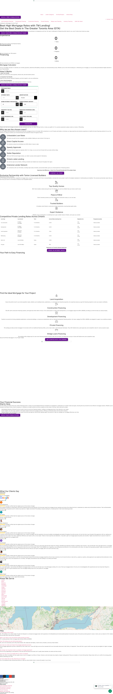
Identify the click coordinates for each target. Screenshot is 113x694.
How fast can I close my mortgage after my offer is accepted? (14, 653)
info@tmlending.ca (4, 679)
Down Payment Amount (26, 101)
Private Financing (45, 21)
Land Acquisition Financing (7, 21)
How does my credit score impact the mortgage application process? (15, 645)
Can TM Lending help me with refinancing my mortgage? (12, 658)
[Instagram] (4, 676)
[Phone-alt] (13, 676)
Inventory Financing (68, 21)
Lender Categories (50, 14)
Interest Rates (69, 14)
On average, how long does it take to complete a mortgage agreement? (16, 650)
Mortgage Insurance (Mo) (27, 110)
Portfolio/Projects (60, 14)
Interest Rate (5, 95)
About (41, 14)
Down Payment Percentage (9, 101)
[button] (56, 617)
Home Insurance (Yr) (7, 116)
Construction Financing (33, 21)
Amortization (24, 95)
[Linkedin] (7, 676)
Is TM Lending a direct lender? (6, 632)
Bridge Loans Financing (56, 21)
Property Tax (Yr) (6, 110)
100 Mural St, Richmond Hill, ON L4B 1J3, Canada (7, 683)
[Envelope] (10, 676)
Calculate (28, 124)
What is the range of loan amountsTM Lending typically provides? (14, 637)
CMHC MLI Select (79, 21)
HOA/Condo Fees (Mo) (26, 116)
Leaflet (111, 629)
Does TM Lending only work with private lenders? (11, 641)
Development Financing (20, 21)
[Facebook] (1, 676)
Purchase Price (5, 88)
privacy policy (3, 693)
